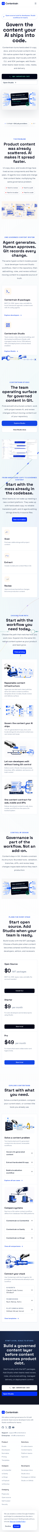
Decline (8, 1526)
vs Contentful (6, 1470)
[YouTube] (13, 1427)
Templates (5, 1460)
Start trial (19, 1026)
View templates (10, 1318)
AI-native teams (26, 1446)
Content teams (26, 1450)
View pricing (19, 652)
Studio (4, 1446)
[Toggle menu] (35, 3)
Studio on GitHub (27, 1480)
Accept (16, 1526)
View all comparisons (12, 1246)
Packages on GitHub (28, 1477)
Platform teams (26, 1453)
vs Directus (5, 1484)
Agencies (24, 1457)
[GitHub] (3, 1427)
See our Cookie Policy (17, 1521)
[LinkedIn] (10, 1427)
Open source (6, 1497)
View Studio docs (19, 430)
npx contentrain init (21, 76)
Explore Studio (19, 423)
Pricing (4, 1457)
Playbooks (5, 1494)
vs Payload (5, 1480)
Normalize (5, 1453)
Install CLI (19, 991)
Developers (6, 1450)
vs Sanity (5, 1474)
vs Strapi (5, 1477)
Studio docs (25, 1474)
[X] (6, 1427)
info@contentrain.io (18, 1436)
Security (5, 1504)
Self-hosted (6, 1501)
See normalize (19, 519)
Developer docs (27, 1470)
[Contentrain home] (10, 3)
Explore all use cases (12, 1180)
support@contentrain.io (17, 1433)
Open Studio (8, 82)
